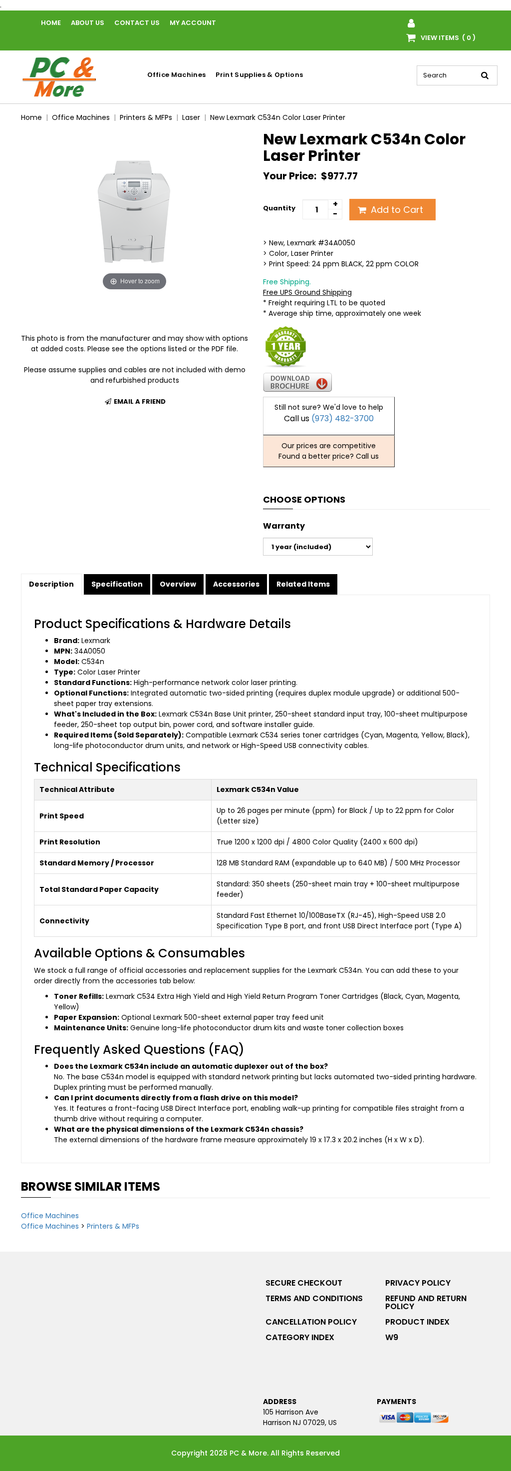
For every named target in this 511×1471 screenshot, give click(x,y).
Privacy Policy (418, 1283)
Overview (178, 584)
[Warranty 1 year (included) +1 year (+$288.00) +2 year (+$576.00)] (318, 547)
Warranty (284, 526)
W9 (391, 1337)
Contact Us (137, 22)
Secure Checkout (303, 1283)
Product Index (417, 1322)
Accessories (236, 584)
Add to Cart (395, 209)
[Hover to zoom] (134, 211)
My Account (193, 22)
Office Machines (176, 74)
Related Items (303, 584)
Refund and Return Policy (426, 1302)
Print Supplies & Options (259, 74)
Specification (117, 584)
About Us (87, 22)
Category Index (299, 1337)
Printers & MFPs (113, 1226)
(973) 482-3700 (342, 418)
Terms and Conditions (314, 1298)
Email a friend (139, 401)
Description (51, 584)
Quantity (279, 208)
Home (51, 22)
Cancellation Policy (311, 1322)
